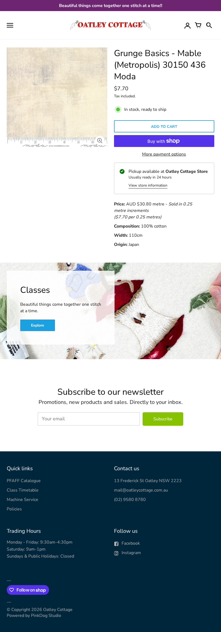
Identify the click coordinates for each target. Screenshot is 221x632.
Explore (37, 325)
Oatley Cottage (57, 610)
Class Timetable (23, 490)
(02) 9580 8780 (130, 500)
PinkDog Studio (46, 616)
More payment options (164, 154)
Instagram (131, 553)
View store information (148, 185)
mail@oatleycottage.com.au (141, 490)
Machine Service (22, 500)
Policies (14, 509)
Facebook (131, 543)
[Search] (208, 25)
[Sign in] (187, 25)
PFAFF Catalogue (24, 481)
